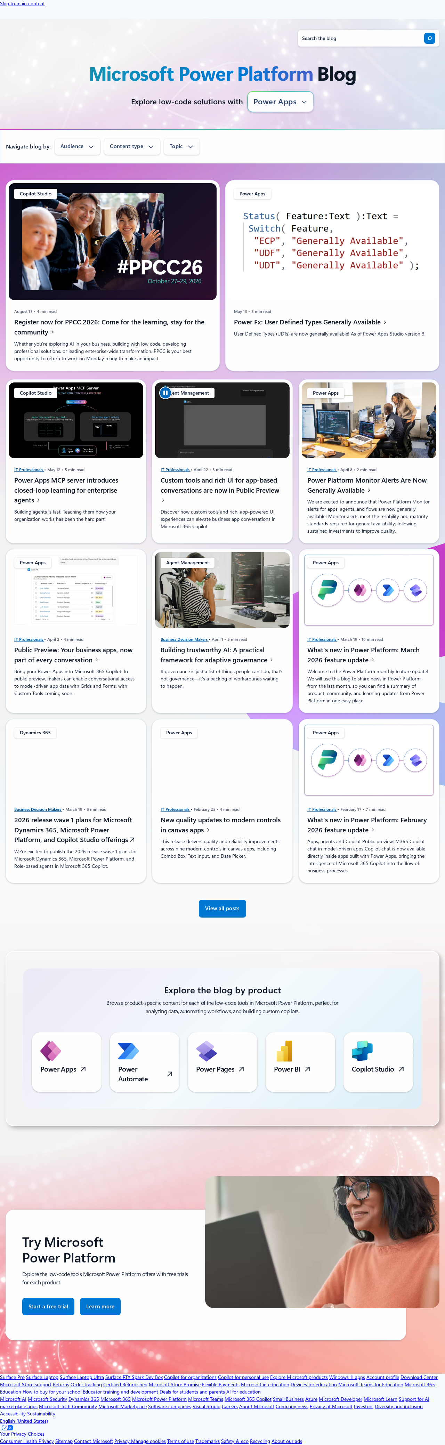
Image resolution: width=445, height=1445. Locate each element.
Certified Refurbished (125, 1384)
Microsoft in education (265, 1384)
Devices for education (314, 1384)
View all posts (222, 908)
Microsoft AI (13, 1399)
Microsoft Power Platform (159, 1399)
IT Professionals (29, 469)
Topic (176, 146)
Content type (126, 146)
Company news (292, 1406)
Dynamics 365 (83, 1399)
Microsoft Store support (25, 1384)
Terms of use (180, 1441)
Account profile (382, 1377)
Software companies (169, 1406)
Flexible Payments (221, 1384)
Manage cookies (148, 1441)
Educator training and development (120, 1392)
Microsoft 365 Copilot (248, 1399)
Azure (311, 1399)
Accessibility (13, 1413)
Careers (230, 1406)
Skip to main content (22, 3)
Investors (363, 1406)
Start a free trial (48, 1306)
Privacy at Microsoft (331, 1406)
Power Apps (275, 101)
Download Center (419, 1377)
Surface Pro (12, 1377)
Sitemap (64, 1441)
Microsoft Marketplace (122, 1406)
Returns (61, 1384)
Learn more (100, 1309)
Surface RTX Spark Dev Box (134, 1377)
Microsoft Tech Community (68, 1406)
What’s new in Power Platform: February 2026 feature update (367, 825)
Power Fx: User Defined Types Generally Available (308, 322)
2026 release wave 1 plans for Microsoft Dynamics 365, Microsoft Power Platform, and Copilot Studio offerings (73, 830)
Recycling (260, 1441)
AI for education (243, 1392)
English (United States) (24, 1421)
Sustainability (41, 1413)
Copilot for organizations (190, 1377)
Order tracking (86, 1384)
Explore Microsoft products (299, 1377)
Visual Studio (206, 1406)
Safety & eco (235, 1441)
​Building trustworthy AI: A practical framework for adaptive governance (215, 655)
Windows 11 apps (347, 1377)
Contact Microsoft (93, 1441)
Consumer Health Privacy (27, 1441)
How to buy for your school (52, 1392)
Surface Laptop (42, 1377)
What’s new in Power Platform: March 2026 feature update (363, 655)
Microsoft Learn (380, 1399)
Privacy (122, 1441)
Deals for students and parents (192, 1392)
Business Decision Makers (185, 639)
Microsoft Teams (205, 1399)
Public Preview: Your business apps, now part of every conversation (73, 655)
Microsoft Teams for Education (370, 1384)
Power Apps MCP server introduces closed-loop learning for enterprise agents (66, 490)
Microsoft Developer (340, 1399)
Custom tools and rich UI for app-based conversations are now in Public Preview (220, 485)
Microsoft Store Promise (175, 1384)
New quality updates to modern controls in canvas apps (221, 825)
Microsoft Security (47, 1399)
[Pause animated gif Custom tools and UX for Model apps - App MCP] (165, 393)
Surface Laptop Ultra (82, 1377)
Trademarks (207, 1441)
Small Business (288, 1399)
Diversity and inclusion (399, 1406)
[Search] (429, 38)
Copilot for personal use (243, 1377)
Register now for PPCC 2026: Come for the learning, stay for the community (109, 327)
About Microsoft (256, 1406)
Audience (71, 146)
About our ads (287, 1441)
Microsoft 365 (115, 1399)
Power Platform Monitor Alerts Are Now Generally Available (367, 485)
